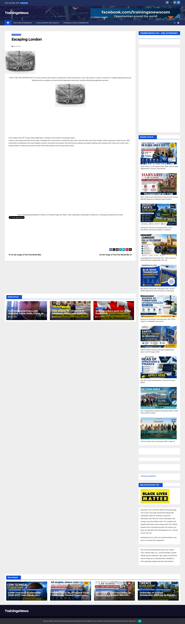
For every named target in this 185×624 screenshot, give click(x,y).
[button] (175, 23)
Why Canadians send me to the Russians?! (113, 312)
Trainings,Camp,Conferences (75, 23)
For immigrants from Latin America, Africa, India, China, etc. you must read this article (26, 313)
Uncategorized (16, 34)
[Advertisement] (70, 122)
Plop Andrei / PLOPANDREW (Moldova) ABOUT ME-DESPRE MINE (69, 313)
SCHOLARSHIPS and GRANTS (47, 23)
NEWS (23, 589)
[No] (183, 621)
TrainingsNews (16, 13)
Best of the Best (57, 589)
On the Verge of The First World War (114, 255)
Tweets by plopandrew (148, 476)
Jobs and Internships (22, 23)
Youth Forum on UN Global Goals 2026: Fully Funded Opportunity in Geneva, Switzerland (70, 595)
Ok (140, 621)
